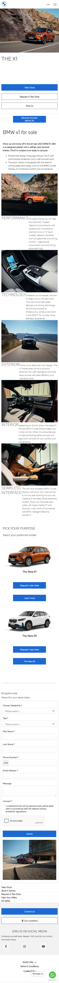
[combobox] (29, 711)
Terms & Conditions (29, 966)
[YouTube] (43, 946)
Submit (29, 834)
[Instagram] (25, 946)
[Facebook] (6, 946)
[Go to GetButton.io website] (52, 980)
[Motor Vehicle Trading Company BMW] (4, 4)
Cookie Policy (29, 971)
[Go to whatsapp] (52, 974)
